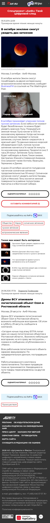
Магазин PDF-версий (29, 432)
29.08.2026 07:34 (8, 291)
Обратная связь (10, 435)
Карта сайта (9, 439)
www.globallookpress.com (13, 69)
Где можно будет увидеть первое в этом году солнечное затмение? (28, 244)
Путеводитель (29, 435)
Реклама (7, 422)
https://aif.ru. (36, 505)
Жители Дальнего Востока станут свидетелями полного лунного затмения (28, 253)
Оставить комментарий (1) (25, 204)
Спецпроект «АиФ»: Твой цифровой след (25, 12)
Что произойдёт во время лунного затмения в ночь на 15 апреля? (26, 261)
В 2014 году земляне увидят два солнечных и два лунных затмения (29, 269)
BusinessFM (7, 86)
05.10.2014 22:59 (8, 21)
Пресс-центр (9, 432)
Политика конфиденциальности (17, 509)
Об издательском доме (27, 422)
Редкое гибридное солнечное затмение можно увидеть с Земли (28, 277)
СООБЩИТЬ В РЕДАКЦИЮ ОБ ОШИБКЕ (21, 443)
